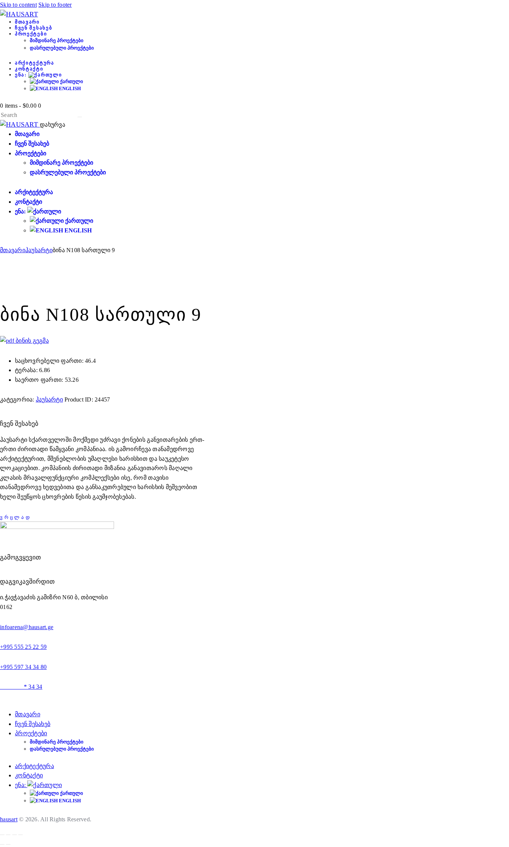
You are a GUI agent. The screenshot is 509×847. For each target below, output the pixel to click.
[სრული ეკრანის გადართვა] (8, 834)
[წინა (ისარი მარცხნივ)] (2, 844)
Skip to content (18, 4)
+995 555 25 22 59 (23, 647)
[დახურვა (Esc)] (20, 834)
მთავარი (12, 250)
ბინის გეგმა (31, 340)
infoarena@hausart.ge (26, 627)
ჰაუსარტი (39, 250)
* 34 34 (21, 686)
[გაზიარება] (14, 834)
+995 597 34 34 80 (23, 667)
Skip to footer (55, 4)
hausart (9, 819)
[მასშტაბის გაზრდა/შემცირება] (2, 834)
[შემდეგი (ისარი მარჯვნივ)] (8, 844)
